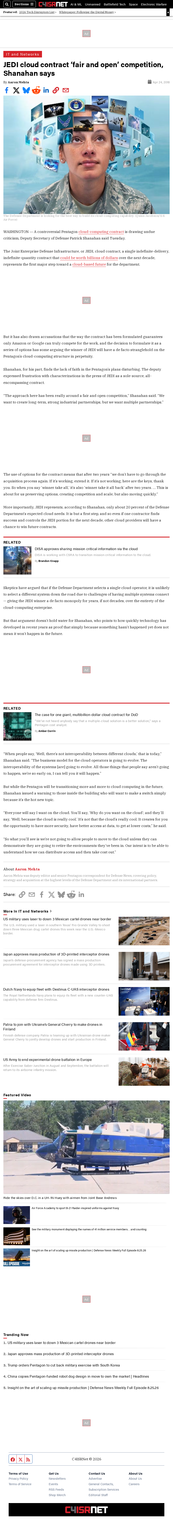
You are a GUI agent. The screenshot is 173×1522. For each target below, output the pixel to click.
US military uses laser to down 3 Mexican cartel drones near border (57, 918)
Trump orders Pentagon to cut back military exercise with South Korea (64, 1365)
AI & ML (76, 4)
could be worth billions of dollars (89, 257)
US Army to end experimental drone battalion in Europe (47, 1059)
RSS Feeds (56, 1489)
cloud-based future (89, 264)
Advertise (95, 1478)
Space (133, 4)
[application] (86, 1147)
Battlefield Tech (115, 4)
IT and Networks (22, 54)
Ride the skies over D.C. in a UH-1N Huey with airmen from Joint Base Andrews (60, 1197)
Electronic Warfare (154, 4)
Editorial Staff (98, 1495)
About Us (135, 1478)
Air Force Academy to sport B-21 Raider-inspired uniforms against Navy (75, 1208)
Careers (134, 1484)
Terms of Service (20, 1484)
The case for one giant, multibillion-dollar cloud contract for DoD (86, 714)
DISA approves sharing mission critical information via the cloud (86, 548)
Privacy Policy (18, 1478)
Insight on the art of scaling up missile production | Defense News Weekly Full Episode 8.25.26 (89, 1250)
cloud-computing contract (101, 231)
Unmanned (92, 4)
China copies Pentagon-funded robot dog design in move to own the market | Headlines (78, 1376)
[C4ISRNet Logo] (53, 4)
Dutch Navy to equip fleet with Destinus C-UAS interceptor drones (56, 989)
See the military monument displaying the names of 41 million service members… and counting (89, 1229)
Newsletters (57, 1478)
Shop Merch (57, 1495)
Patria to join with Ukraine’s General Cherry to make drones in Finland (52, 1026)
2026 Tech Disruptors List (36, 12)
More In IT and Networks (26, 911)
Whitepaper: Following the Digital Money (86, 12)
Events (53, 1484)
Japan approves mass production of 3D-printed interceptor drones (56, 954)
